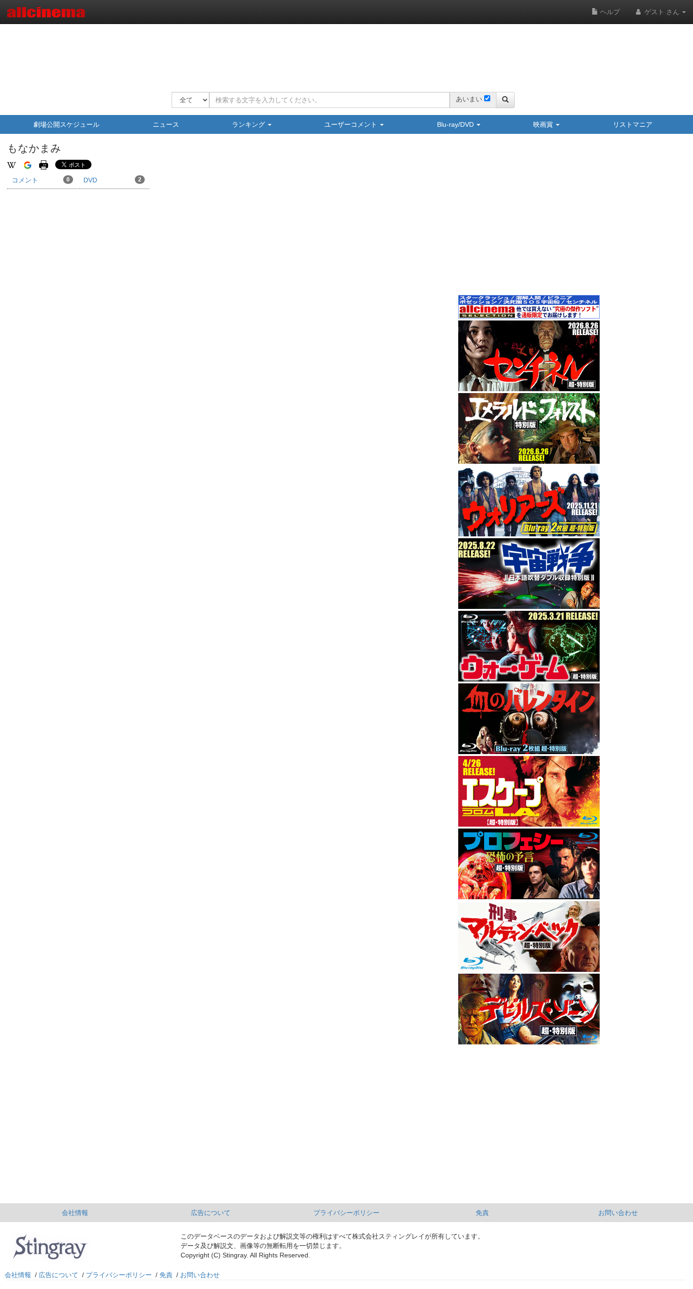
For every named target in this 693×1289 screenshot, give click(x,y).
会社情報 (75, 1212)
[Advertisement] (343, 52)
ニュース (166, 124)
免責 (482, 1212)
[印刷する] (43, 164)
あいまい (469, 99)
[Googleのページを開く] (27, 164)
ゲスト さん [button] (662, 12)
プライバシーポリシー (347, 1212)
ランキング (249, 124)
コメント (41, 180)
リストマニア (632, 124)
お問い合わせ (618, 1212)
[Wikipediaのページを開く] (11, 164)
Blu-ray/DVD (456, 124)
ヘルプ (609, 12)
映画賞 (544, 124)
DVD (112, 180)
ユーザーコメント (351, 124)
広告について (211, 1212)
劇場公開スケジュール (66, 124)
